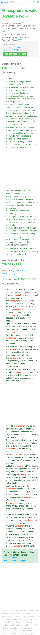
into (29, 480)
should (9, 480)
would (18, 543)
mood (27, 104)
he (20, 289)
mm (7, 222)
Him (27, 355)
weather (12, 230)
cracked (24, 329)
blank (35, 480)
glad (14, 306)
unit (9, 95)
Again (8, 514)
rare (7, 457)
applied (30, 115)
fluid (32, 113)
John (12, 431)
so (31, 425)
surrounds (10, 84)
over (29, 337)
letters (28, 528)
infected (26, 335)
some (29, 230)
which (28, 81)
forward (12, 443)
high (11, 222)
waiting (24, 340)
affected (9, 199)
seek (24, 543)
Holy (11, 352)
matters (17, 534)
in (12, 93)
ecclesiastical (18, 497)
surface (31, 144)
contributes (10, 380)
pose (11, 468)
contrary (24, 537)
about (8, 147)
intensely (9, 303)
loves (20, 352)
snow (14, 460)
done (12, 440)
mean (31, 95)
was (9, 295)
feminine (17, 303)
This (7, 440)
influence (10, 193)
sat (11, 445)
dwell (27, 352)
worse (15, 540)
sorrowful (32, 428)
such (8, 309)
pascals (16, 101)
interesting (26, 110)
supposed (12, 130)
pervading (13, 104)
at (25, 98)
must (11, 289)
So (7, 534)
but (17, 239)
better (8, 537)
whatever (14, 428)
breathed (22, 346)
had (34, 326)
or (15, 90)
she (36, 352)
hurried (29, 457)
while (11, 534)
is (11, 500)
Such (8, 485)
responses (10, 343)
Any (7, 127)
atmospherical (8, 273)
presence (27, 375)
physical (27, 199)
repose (23, 445)
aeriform (26, 113)
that (34, 216)
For (7, 312)
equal (23, 95)
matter (31, 377)
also (35, 115)
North (32, 545)
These (8, 369)
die (27, 289)
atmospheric (11, 98)
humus (14, 377)
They (8, 471)
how (25, 431)
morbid (20, 312)
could (26, 488)
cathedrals (32, 494)
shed (25, 306)
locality (29, 196)
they (22, 488)
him (21, 298)
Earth (35, 227)
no (33, 534)
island (21, 477)
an (12, 295)
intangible (24, 239)
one (14, 355)
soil (7, 377)
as (31, 121)
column (21, 219)
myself (31, 440)
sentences (10, 340)
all (21, 326)
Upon (8, 323)
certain (9, 491)
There (8, 494)
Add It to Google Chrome (15, 54)
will (7, 219)
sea (28, 98)
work (31, 107)
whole (12, 113)
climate (22, 230)
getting (29, 534)
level (33, 98)
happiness (10, 320)
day (26, 491)
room (13, 205)
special (20, 199)
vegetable (24, 377)
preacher (17, 335)
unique (22, 500)
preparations (31, 443)
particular (21, 93)
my (15, 312)
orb (14, 121)
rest (36, 295)
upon (32, 514)
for (29, 340)
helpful (22, 317)
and (20, 81)
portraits (9, 528)
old (30, 525)
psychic (16, 474)
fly (14, 289)
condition (20, 193)
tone (20, 104)
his (29, 306)
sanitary (9, 202)
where (35, 349)
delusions (10, 451)
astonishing (33, 468)
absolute (30, 295)
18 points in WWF (10, 50)
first (33, 477)
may (12, 471)
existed (9, 477)
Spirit (15, 352)
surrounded (14, 298)
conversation (18, 434)
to (27, 95)
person (21, 242)
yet (26, 303)
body (11, 81)
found (30, 323)
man (25, 517)
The (7, 113)
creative (25, 107)
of (14, 81)
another (19, 90)
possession (10, 317)
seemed (23, 503)
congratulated (22, 440)
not (16, 471)
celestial (9, 121)
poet (8, 520)
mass (17, 113)
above (16, 363)
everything (18, 360)
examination (16, 323)
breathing (21, 457)
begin (8, 434)
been (8, 329)
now (18, 306)
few (22, 460)
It (6, 295)
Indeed (9, 425)
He (7, 289)
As (7, 454)
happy (28, 448)
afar (34, 425)
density (21, 485)
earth (20, 84)
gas (23, 81)
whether (15, 491)
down (15, 445)
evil (24, 428)
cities (22, 494)
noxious (29, 205)
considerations (12, 366)
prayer (21, 349)
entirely (32, 369)
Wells (8, 500)
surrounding (30, 87)
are (13, 369)
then (11, 463)
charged (9, 505)
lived (12, 346)
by (14, 199)
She (7, 346)
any (15, 93)
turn (23, 531)
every (21, 508)
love (30, 349)
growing (9, 540)
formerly (16, 135)
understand (23, 471)
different (9, 474)
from (8, 372)
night (33, 491)
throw (34, 528)
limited (10, 375)
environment (21, 210)
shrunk (13, 329)
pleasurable (12, 110)
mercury (30, 219)
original (20, 468)
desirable (26, 315)
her (31, 360)
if (32, 471)
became (9, 355)
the (7, 81)
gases (22, 87)
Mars (21, 124)
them (27, 531)
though (32, 372)
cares (33, 306)
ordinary (23, 363)
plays (13, 523)
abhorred (10, 292)
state (18, 443)
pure (33, 346)
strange (32, 303)
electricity (28, 505)
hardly (18, 340)
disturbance (11, 437)
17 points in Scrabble (12, 47)
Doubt (14, 483)
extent (16, 375)
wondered (18, 431)
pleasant (9, 545)
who (19, 531)
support (12, 219)
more (30, 543)
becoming (30, 454)
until (32, 352)
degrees (32, 222)
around (27, 130)
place (28, 93)
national (9, 517)
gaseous (14, 118)
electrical (19, 133)
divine (21, 505)
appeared (24, 300)
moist (20, 205)
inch (29, 147)
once (11, 312)
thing (29, 242)
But (7, 465)
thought (9, 543)
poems (25, 523)
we (34, 457)
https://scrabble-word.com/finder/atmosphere (16, 559)
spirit (19, 355)
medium (31, 127)
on (19, 144)
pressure (17, 95)
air (17, 81)
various (33, 130)
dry (35, 329)
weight (22, 141)
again (17, 514)
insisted (26, 514)
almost (25, 369)
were (23, 534)
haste (21, 337)
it (22, 323)
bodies (9, 133)
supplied (18, 369)
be (35, 434)
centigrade (10, 225)
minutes (28, 460)
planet (26, 90)
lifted (8, 363)
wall (7, 483)
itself (26, 372)
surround (9, 138)
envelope (13, 87)
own (23, 448)
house (8, 511)
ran (25, 337)
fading (19, 528)
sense (26, 312)
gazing (25, 480)
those (14, 531)
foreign (9, 360)
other (21, 121)
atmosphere (11, 124)
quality (31, 239)
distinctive (11, 239)
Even (8, 335)
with (23, 355)
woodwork (13, 326)
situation (15, 107)
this (32, 289)
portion (13, 196)
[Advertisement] (20, 169)
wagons (29, 326)
